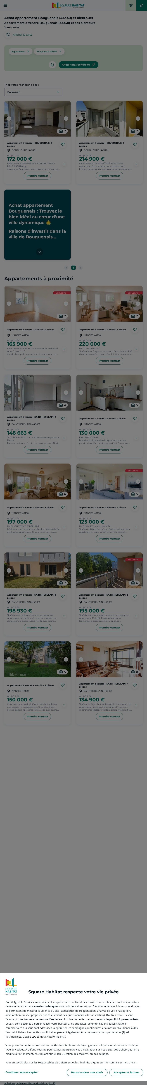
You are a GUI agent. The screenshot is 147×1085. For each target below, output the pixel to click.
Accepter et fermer (126, 1072)
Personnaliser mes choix (87, 1072)
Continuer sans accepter (22, 1072)
